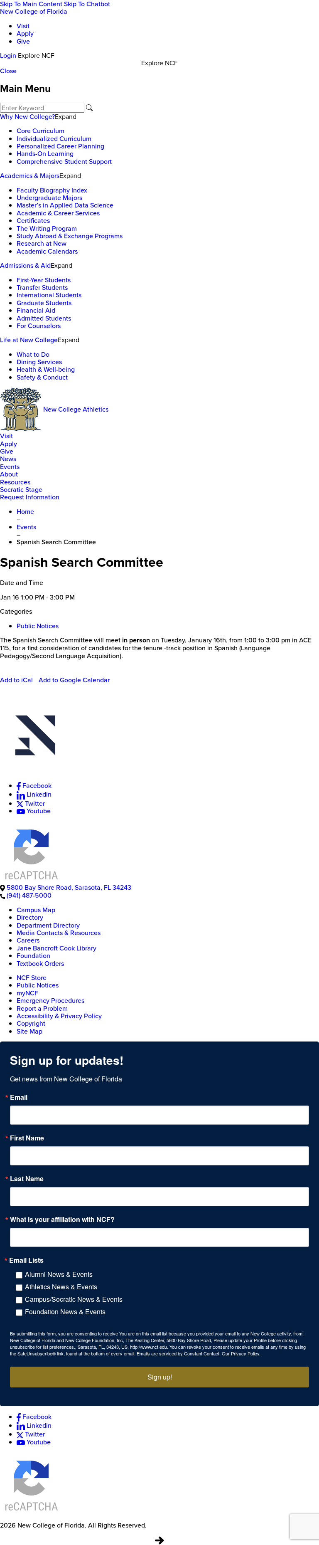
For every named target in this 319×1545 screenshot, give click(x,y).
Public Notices (38, 625)
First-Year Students (44, 279)
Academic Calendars (47, 251)
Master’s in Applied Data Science (65, 205)
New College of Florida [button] (33, 11)
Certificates (33, 220)
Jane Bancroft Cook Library (56, 948)
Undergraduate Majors (49, 197)
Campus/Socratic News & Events (74, 1299)
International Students (49, 294)
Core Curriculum (40, 130)
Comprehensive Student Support (64, 161)
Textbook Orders (40, 963)
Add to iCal (16, 679)
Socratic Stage (21, 489)
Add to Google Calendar (74, 679)
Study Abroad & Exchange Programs (70, 235)
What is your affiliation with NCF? (62, 1219)
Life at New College (29, 339)
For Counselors (39, 325)
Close (8, 70)
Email (18, 1097)
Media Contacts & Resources (59, 932)
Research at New (41, 243)
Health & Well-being (46, 369)
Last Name (27, 1178)
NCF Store (32, 977)
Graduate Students (44, 302)
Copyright (31, 1023)
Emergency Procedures (50, 1000)
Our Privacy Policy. (241, 1353)
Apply (25, 33)
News (8, 458)
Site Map (29, 1031)
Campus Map (36, 909)
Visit (23, 25)
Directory (30, 917)
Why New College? (27, 116)
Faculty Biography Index (52, 190)
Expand (65, 116)
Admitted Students (44, 318)
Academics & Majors (29, 175)
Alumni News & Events (59, 1274)
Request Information (29, 496)
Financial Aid (36, 310)
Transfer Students (42, 287)
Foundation (33, 955)
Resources (15, 481)
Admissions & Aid (25, 265)
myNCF (27, 992)
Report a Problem (42, 1008)
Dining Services (39, 361)
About (9, 474)
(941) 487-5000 (29, 895)
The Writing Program (47, 228)
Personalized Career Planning (60, 146)
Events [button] (26, 526)
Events (10, 466)
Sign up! (159, 1377)
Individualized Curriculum (54, 138)
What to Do (33, 354)
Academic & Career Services (58, 212)
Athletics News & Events (61, 1286)
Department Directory (48, 925)
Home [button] (25, 511)
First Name (27, 1138)
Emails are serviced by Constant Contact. (179, 1353)
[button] (159, 738)
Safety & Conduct (42, 377)
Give (23, 41)
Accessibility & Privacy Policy (59, 1015)
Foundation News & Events (65, 1311)
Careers (28, 940)
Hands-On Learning (45, 153)
